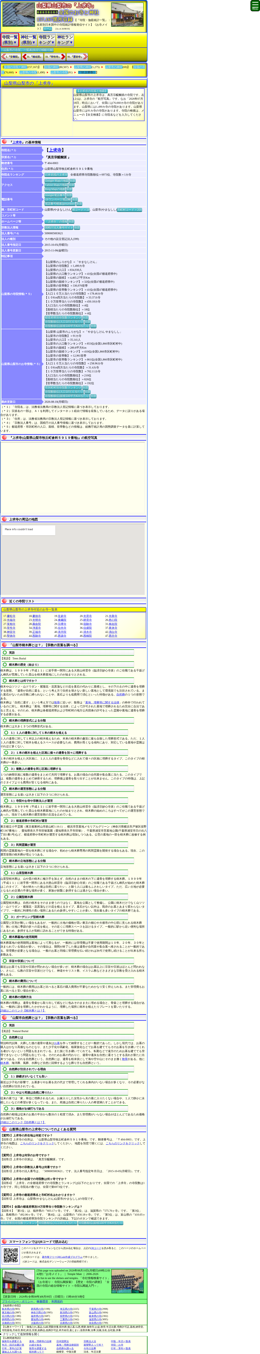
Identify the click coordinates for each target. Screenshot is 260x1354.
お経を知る (35, 1345)
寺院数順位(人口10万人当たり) (64, 321)
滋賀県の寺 (95, 1319)
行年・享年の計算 (12, 1348)
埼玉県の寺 (66, 1309)
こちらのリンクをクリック (37, 1143)
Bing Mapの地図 (55, 189)
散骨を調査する (38, 1348)
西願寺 (36, 635)
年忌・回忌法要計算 (13, 1345)
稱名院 (113, 623)
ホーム (47, 28)
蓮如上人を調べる (12, 1351)
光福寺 (11, 619)
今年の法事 (90, 1348)
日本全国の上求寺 (56, 174)
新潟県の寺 (66, 1312)
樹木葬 (4, 1062)
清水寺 (87, 631)
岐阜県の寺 (95, 1316)
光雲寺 (87, 616)
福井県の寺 (37, 1316)
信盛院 (87, 627)
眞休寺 (113, 627)
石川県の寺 (8, 1316)
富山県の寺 (95, 1312)
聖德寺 (11, 635)
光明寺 (36, 619)
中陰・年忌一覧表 (121, 1341)
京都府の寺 (8, 1323)
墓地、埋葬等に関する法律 (102, 702)
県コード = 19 (80, 209)
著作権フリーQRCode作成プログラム (62, 1257)
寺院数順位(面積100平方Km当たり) (67, 325)
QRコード (96, 1248)
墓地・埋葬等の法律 (40, 1341)
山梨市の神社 (113, 67)
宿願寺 (87, 623)
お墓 (57, 1043)
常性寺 (11, 627)
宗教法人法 (90, 1341)
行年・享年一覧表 (121, 1348)
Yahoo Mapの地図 (56, 184)
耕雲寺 (87, 619)
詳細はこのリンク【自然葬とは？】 (23, 1122)
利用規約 (57, 1301)
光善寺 (113, 616)
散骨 (57, 702)
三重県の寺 (66, 1319)
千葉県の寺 (95, 1309)
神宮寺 (11, 631)
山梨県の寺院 (28, 72)
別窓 (72, 180)
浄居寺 (36, 627)
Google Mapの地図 (57, 180)
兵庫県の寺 (66, 1323)
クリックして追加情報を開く (21, 1334)
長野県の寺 (66, 1316)
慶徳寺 (36, 616)
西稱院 (87, 635)
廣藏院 (62, 619)
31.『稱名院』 (34, 57)
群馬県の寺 (37, 1309)
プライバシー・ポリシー (18, 1301)
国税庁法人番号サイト (59, 227)
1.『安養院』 (13, 57)
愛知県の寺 (37, 1319)
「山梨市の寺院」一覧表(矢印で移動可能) (27, 49)
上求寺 (17, 142)
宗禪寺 (62, 623)
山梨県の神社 (82, 67)
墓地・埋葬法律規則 (67, 1345)
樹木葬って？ (36, 1351)
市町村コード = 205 (129, 209)
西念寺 (113, 635)
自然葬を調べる (65, 1348)
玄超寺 (62, 616)
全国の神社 (52, 67)
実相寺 (11, 623)
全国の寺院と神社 (15, 67)
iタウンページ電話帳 (58, 199)
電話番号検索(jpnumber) (60, 203)
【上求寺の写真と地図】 (92, 90)
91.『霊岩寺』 (75, 57)
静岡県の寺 (8, 1319)
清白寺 (113, 631)
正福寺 (36, 631)
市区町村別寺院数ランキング (63, 387)
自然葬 (120, 694)
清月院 (62, 631)
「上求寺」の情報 (56, 221)
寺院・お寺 (117, 1345)
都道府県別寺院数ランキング (63, 317)
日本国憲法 (62, 1341)
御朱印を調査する (12, 1341)
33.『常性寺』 (53, 57)
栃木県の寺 (8, 1309)
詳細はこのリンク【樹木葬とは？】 (23, 1010)
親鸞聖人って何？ (93, 1345)
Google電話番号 (55, 195)
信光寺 (62, 627)
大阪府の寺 (37, 1323)
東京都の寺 (8, 1312)
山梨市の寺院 (59, 72)
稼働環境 (42, 1301)
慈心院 (113, 619)
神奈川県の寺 (38, 1312)
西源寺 (62, 635)
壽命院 (36, 623)
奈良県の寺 (95, 1323)
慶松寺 (11, 616)
